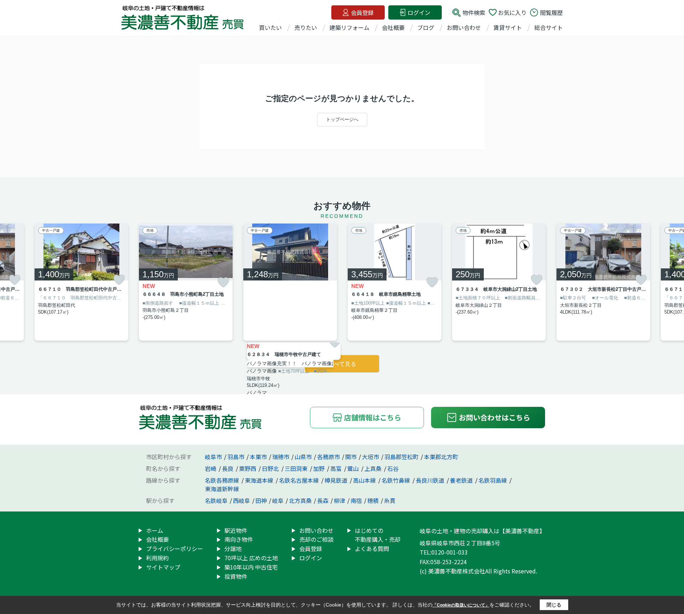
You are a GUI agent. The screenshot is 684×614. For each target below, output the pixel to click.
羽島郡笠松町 (401, 456)
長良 (228, 468)
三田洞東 (297, 468)
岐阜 (278, 500)
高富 (336, 468)
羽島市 (235, 456)
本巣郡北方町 (441, 456)
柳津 (339, 500)
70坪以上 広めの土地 (251, 557)
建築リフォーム (349, 27)
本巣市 (258, 456)
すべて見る (342, 364)
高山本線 (365, 480)
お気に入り (512, 12)
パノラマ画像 (262, 371)
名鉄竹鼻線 (396, 480)
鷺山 (353, 468)
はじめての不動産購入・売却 (377, 535)
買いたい (270, 27)
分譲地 (233, 548)
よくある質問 (372, 548)
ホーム (154, 530)
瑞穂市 (280, 456)
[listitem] (186, 282)
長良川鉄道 (431, 480)
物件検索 (473, 12)
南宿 (356, 500)
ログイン (419, 12)
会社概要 (393, 27)
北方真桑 (300, 500)
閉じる (553, 605)
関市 (351, 456)
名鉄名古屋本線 (299, 480)
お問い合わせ (464, 27)
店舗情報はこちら (372, 417)
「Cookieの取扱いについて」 (460, 605)
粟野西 (248, 468)
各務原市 (328, 456)
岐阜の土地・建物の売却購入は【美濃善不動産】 (482, 530)
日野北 (271, 468)
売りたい (305, 27)
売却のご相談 (316, 539)
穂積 (373, 500)
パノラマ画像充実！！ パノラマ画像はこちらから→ (294, 363)
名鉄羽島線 (493, 480)
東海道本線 (260, 480)
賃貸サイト (507, 27)
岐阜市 (213, 456)
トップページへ (342, 119)
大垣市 (370, 456)
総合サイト (548, 27)
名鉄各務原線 (222, 480)
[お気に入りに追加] (14, 279)
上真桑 (373, 468)
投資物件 (235, 576)
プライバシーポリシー (174, 548)
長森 (322, 500)
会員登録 (362, 12)
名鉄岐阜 (216, 500)
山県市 (303, 456)
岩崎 (211, 468)
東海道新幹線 (222, 488)
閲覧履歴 (551, 12)
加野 (319, 468)
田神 (261, 500)
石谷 (393, 468)
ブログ (425, 27)
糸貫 (389, 500)
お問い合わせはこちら (494, 417)
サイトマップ (163, 567)
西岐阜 (241, 500)
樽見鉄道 (337, 480)
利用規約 (157, 557)
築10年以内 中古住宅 (251, 567)
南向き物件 (238, 539)
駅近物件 (235, 530)
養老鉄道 (462, 480)
